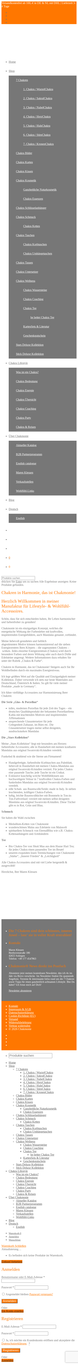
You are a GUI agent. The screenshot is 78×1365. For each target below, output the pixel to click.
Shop (12, 70)
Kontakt (13, 1006)
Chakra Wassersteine (35, 290)
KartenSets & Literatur (36, 326)
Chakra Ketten (31, 226)
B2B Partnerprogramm (29, 454)
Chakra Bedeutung (27, 381)
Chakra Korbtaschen (35, 244)
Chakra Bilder (24, 153)
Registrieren (11, 1350)
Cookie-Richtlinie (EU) (22, 1015)
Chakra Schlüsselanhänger (31, 207)
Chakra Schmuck (26, 217)
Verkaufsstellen (24, 481)
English (20, 518)
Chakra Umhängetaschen (37, 253)
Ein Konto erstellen (12, 1311)
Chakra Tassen (24, 262)
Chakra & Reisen (26, 426)
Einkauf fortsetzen (11, 1261)
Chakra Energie (25, 390)
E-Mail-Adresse (11, 1326)
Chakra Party (23, 417)
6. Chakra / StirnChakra (36, 134)
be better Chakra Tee (42, 317)
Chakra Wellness (25, 280)
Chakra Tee (29, 308)
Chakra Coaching (33, 299)
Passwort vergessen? (41, 1294)
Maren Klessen (24, 472)
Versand (13, 1019)
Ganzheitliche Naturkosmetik (40, 189)
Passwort (7, 1287)
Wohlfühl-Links (25, 490)
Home (12, 61)
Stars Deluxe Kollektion (30, 344)
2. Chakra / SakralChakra (37, 98)
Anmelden (14, 1236)
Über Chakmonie (18, 436)
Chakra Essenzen (33, 198)
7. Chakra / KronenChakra (38, 144)
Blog (11, 499)
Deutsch (13, 509)
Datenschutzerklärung (21, 1012)
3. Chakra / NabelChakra (37, 107)
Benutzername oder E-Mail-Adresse (23, 1277)
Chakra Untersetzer (27, 271)
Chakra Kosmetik (26, 180)
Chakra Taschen (25, 235)
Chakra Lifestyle (18, 363)
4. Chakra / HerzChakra (37, 116)
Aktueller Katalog (26, 445)
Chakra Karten (24, 162)
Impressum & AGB (20, 1009)
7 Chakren (22, 80)
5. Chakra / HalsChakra (36, 125)
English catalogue (26, 463)
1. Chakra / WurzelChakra (38, 89)
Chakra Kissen (24, 171)
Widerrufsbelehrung (20, 1022)
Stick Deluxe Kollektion (30, 353)
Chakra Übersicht (26, 399)
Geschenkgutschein (34, 335)
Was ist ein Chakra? (27, 372)
